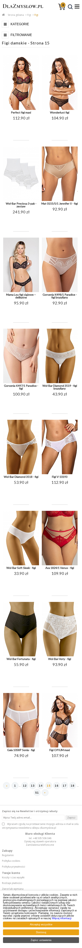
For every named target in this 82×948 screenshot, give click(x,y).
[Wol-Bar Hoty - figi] (60, 655)
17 (64, 785)
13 (33, 785)
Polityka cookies (11, 861)
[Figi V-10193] (60, 473)
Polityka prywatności (13, 866)
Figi (29, 15)
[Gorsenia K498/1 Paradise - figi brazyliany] (60, 291)
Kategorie (20, 24)
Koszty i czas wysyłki (13, 877)
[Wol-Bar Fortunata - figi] (21, 655)
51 (37, 792)
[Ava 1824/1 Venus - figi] (60, 564)
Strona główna (16, 15)
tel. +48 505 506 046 (40, 838)
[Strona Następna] (45, 792)
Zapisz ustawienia (41, 940)
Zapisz (71, 817)
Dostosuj (41, 932)
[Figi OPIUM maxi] (60, 746)
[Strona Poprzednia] (6, 785)
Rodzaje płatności (12, 883)
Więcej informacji (61, 918)
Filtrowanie (21, 35)
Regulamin (8, 855)
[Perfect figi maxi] (21, 109)
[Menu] (77, 6)
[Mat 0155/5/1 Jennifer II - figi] (60, 200)
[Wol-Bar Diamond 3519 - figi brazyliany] (60, 382)
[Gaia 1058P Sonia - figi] (21, 746)
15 (49, 785)
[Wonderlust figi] (60, 109)
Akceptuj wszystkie (41, 924)
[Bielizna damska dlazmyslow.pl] (22, 9)
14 (41, 785)
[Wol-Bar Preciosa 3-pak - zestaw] (21, 200)
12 (25, 785)
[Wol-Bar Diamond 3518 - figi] (21, 473)
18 (72, 785)
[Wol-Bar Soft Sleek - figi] (21, 564)
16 (57, 785)
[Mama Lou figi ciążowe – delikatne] (21, 291)
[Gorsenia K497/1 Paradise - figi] (21, 382)
